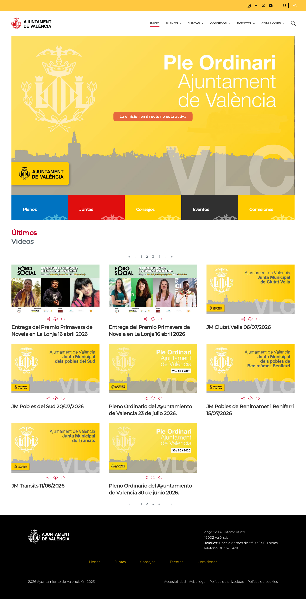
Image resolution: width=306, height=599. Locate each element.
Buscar (294, 23)
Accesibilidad (175, 582)
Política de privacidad (226, 582)
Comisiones (207, 562)
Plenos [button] (172, 23)
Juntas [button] (194, 23)
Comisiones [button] (271, 23)
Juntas (120, 562)
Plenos (94, 562)
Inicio (154, 23)
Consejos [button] (218, 23)
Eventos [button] (244, 23)
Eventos (176, 562)
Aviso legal (197, 582)
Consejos (147, 562)
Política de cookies (263, 582)
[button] (48, 319)
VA (295, 5)
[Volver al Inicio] (31, 23)
